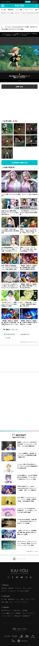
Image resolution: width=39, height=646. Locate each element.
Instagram (26, 577)
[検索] (36, 5)
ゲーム (11, 602)
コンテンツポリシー (7, 616)
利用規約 (18, 613)
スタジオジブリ (10, 334)
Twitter (8, 577)
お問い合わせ (17, 610)
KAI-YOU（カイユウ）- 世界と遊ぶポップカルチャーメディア (19, 6)
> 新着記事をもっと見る (32, 551)
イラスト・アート (30, 599)
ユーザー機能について (7, 613)
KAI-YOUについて (6, 610)
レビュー (4, 591)
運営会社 (16, 616)
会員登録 (28, 1)
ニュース (17, 13)
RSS (31, 577)
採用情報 (25, 616)
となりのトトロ (24, 334)
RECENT (20, 435)
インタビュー (12, 591)
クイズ (8, 338)
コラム (24, 588)
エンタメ (24, 602)
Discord (21, 577)
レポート (30, 588)
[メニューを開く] (2, 5)
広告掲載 (24, 610)
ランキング (18, 588)
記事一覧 (4, 588)
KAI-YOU (3, 13)
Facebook (12, 577)
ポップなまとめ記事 (22, 591)
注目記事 (10, 588)
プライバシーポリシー (28, 613)
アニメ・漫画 (10, 13)
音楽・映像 (4, 602)
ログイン (34, 1)
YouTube (17, 577)
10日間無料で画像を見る (19, 163)
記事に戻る (19, 87)
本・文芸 (4, 599)
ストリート (18, 602)
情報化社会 (11, 599)
